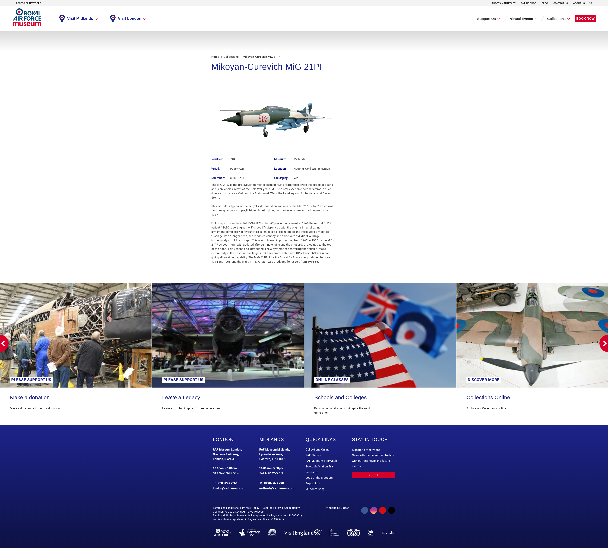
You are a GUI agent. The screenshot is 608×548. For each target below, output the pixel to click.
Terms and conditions (226, 507)
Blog (545, 3)
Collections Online (336, 397)
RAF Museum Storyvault (321, 460)
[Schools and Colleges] (228, 335)
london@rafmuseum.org (229, 488)
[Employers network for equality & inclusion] (387, 532)
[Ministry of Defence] (334, 532)
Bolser (345, 507)
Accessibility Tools (28, 3)
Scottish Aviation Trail (320, 466)
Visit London (129, 18)
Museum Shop (315, 489)
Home (215, 56)
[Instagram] (373, 510)
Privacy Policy (250, 507)
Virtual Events (521, 19)
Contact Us (560, 3)
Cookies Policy (272, 507)
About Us (579, 3)
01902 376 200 (274, 483)
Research (312, 472)
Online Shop (528, 3)
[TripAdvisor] (353, 532)
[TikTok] (391, 510)
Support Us (486, 19)
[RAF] (222, 532)
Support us (313, 483)
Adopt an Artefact (504, 3)
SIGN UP (373, 475)
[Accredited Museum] (272, 532)
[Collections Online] (380, 335)
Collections (556, 19)
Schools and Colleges (188, 397)
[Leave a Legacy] (76, 335)
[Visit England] (303, 532)
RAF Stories (313, 455)
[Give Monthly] (532, 335)
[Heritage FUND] (249, 532)
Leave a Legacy (29, 397)
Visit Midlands (80, 18)
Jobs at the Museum (319, 477)
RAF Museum (27, 17)
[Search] (590, 3)
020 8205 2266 (228, 483)
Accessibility (292, 507)
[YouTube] (382, 510)
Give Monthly (482, 397)
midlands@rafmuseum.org (276, 488)
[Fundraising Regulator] (370, 532)
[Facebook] (364, 510)
